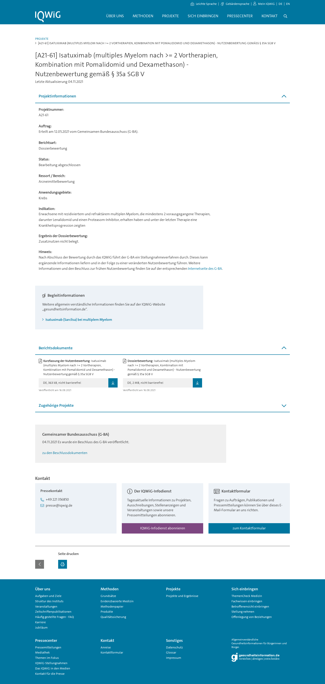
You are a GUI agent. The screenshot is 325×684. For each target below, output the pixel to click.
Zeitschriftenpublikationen (53, 612)
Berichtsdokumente (56, 348)
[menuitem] (115, 16)
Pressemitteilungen (48, 647)
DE (280, 4)
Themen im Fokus (47, 658)
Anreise (106, 647)
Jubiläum (41, 627)
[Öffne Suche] (285, 16)
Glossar (171, 652)
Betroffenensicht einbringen (250, 606)
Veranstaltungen (46, 606)
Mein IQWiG (266, 4)
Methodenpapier (112, 606)
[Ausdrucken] (62, 564)
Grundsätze (108, 596)
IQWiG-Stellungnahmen (51, 663)
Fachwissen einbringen (246, 601)
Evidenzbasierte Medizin (117, 601)
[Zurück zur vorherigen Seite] (39, 564)
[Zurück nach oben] (285, 582)
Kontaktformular (112, 652)
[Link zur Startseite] (47, 16)
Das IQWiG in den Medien (52, 668)
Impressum (173, 658)
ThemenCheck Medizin (246, 596)
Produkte (107, 612)
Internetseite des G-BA (205, 268)
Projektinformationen (57, 96)
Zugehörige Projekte (56, 405)
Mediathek (42, 652)
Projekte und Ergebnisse (182, 596)
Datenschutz (174, 647)
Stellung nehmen (242, 612)
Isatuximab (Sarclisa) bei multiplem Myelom (78, 319)
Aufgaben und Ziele (48, 596)
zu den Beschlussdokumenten (64, 452)
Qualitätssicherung (113, 617)
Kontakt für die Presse (50, 674)
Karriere (40, 622)
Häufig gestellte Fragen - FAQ (54, 617)
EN (288, 4)
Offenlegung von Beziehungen (251, 617)
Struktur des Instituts (49, 601)
